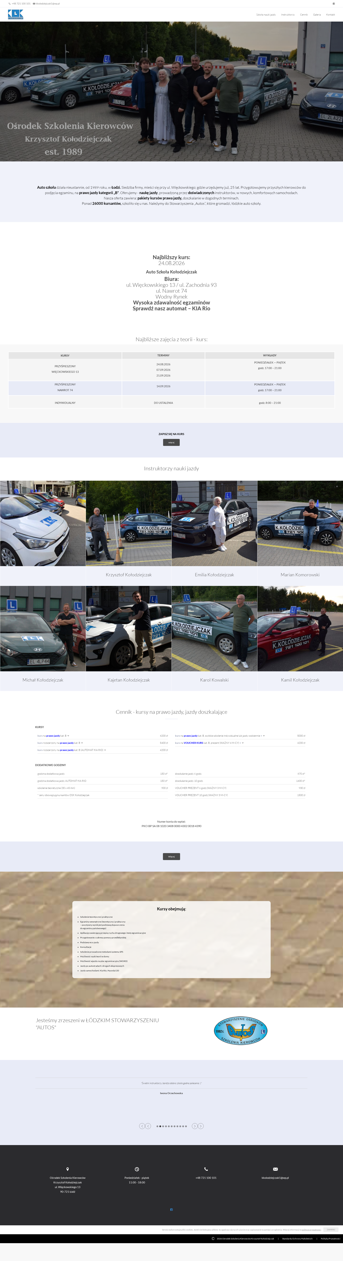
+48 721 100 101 (21, 3)
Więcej (171, 856)
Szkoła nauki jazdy (266, 14)
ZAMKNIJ (331, 1229)
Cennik (304, 14)
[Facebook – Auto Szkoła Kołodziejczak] (333, 3)
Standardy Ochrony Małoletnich (297, 1238)
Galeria (317, 14)
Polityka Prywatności (330, 1238)
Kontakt (330, 14)
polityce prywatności (311, 1229)
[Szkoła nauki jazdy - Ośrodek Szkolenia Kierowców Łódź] (15, 14)
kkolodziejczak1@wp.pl (48, 3)
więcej (171, 442)
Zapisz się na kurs (171, 434)
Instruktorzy (288, 14)
